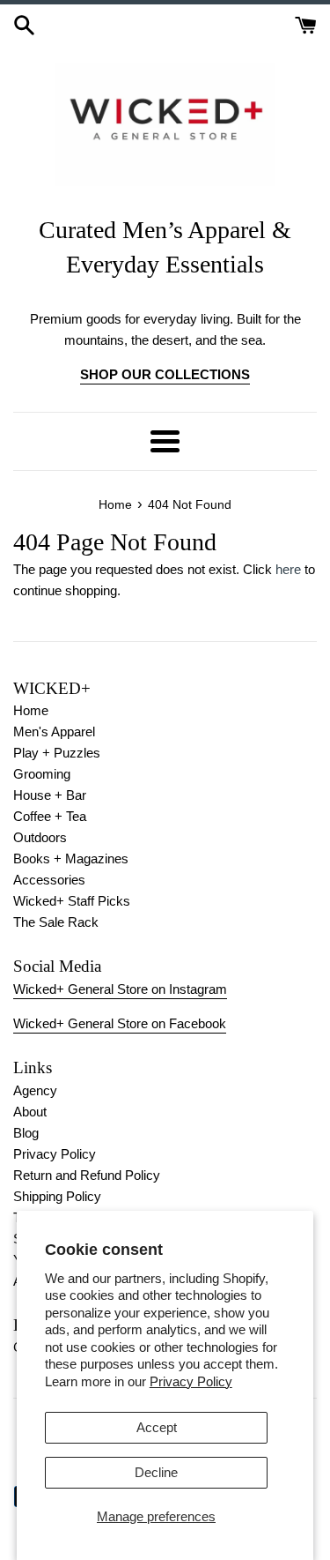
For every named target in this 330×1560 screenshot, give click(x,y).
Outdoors (40, 837)
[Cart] (306, 23)
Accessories (49, 879)
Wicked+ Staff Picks (71, 900)
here (288, 569)
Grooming (41, 773)
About (30, 1111)
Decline (156, 1472)
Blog (26, 1132)
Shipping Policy (57, 1196)
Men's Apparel (54, 731)
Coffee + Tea (49, 816)
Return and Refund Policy (86, 1175)
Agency (35, 1090)
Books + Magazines (70, 858)
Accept (156, 1427)
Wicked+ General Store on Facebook (119, 1023)
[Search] (24, 23)
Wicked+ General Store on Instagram (120, 989)
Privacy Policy (191, 1381)
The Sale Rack (56, 921)
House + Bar (49, 794)
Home (30, 710)
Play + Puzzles (56, 752)
